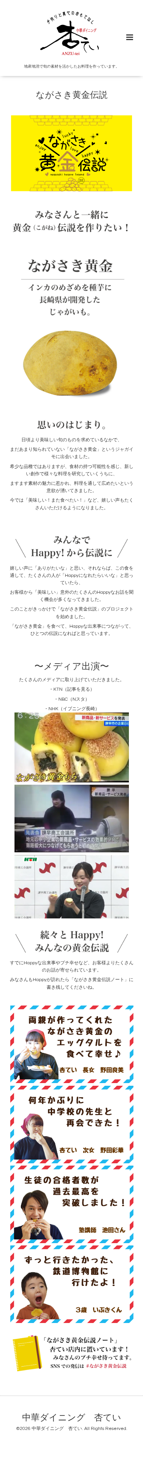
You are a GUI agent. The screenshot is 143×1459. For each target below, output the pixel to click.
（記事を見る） (79, 689)
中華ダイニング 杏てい (71, 1418)
